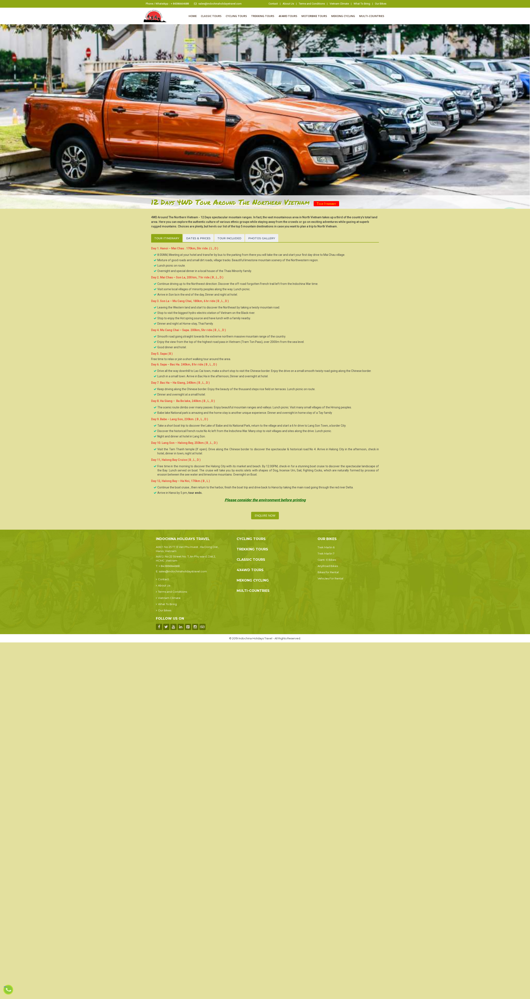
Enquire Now (265, 515)
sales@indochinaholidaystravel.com (220, 3)
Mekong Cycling (343, 16)
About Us (288, 3)
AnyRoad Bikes (328, 566)
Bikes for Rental (328, 572)
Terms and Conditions (312, 3)
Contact (273, 3)
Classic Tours (211, 16)
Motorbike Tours (314, 16)
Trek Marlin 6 (326, 547)
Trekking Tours (262, 16)
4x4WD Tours (287, 16)
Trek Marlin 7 (326, 553)
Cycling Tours (236, 16)
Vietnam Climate (339, 3)
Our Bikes (380, 3)
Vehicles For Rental (330, 578)
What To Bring (362, 3)
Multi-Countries (371, 16)
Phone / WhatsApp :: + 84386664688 (167, 3)
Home (193, 16)
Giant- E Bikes (327, 559)
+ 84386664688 (169, 566)
